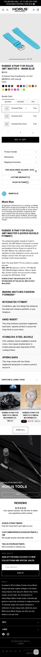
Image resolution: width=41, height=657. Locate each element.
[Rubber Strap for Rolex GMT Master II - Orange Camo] (9, 89)
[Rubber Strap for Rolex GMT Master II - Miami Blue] (27, 86)
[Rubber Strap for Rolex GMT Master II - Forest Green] (6, 86)
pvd (33, 101)
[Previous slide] (32, 379)
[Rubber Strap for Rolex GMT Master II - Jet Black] (3, 86)
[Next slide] (36, 379)
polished (20, 101)
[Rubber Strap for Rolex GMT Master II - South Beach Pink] (15, 89)
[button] (7, 10)
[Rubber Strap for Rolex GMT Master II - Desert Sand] (36, 86)
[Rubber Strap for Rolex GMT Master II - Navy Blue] (9, 86)
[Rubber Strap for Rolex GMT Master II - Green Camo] (6, 89)
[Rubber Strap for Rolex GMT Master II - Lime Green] (24, 89)
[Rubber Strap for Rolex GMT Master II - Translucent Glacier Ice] (21, 89)
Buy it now (20, 145)
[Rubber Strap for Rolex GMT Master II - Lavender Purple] (12, 89)
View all (20, 430)
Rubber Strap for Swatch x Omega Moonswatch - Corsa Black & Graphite (10, 418)
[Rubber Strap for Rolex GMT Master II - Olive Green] (33, 86)
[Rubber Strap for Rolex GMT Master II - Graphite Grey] (24, 86)
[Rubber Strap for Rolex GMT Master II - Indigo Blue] (21, 86)
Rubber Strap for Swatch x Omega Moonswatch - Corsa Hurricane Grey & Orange (30, 418)
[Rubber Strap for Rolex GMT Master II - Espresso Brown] (12, 86)
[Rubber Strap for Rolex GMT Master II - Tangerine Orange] (30, 86)
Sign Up (20, 573)
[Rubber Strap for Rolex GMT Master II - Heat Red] (18, 86)
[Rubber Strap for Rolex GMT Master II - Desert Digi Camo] (18, 89)
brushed (8, 101)
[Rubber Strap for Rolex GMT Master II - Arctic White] (15, 86)
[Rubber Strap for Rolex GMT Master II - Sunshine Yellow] (3, 89)
